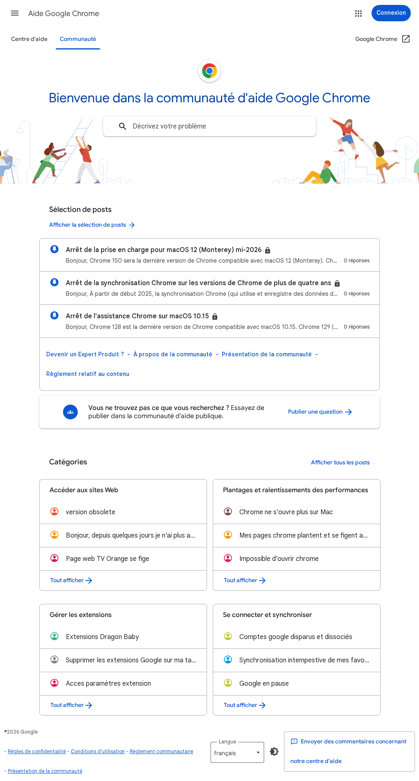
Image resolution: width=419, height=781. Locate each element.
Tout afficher (67, 580)
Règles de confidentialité (37, 751)
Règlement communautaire (161, 751)
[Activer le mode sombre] (274, 751)
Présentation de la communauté (267, 354)
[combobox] (209, 126)
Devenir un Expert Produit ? (85, 354)
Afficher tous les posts (340, 462)
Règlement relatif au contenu (87, 374)
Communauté (78, 39)
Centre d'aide (29, 39)
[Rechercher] (123, 126)
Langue (227, 741)
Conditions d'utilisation (98, 751)
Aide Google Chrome (63, 13)
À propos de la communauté (172, 354)
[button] (15, 13)
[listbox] (237, 752)
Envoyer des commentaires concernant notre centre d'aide (348, 751)
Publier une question (316, 411)
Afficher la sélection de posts (87, 224)
